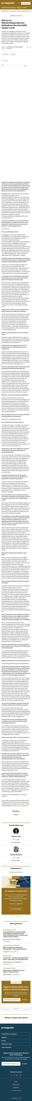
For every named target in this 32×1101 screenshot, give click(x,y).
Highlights (13, 54)
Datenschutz (16, 1084)
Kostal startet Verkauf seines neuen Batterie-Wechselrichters (14, 971)
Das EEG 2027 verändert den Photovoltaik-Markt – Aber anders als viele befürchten (16, 958)
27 (12, 964)
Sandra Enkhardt (19, 47)
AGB (16, 1082)
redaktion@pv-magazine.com (20, 806)
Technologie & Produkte (15, 11)
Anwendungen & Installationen (11, 945)
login (14, 872)
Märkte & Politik (5, 11)
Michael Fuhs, (11, 47)
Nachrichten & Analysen (9, 8)
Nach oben (15, 1098)
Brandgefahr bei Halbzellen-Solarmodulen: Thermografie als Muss (15, 948)
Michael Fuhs (16, 836)
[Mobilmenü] (19, 3)
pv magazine (6, 952)
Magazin (19, 8)
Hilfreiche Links (7, 1044)
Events (24, 8)
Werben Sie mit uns (16, 1072)
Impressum (16, 1087)
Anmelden (24, 1000)
